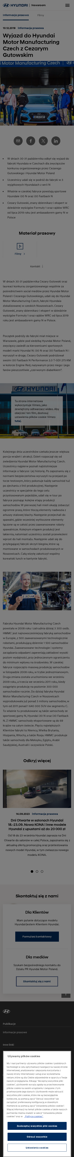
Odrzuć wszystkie (37, 1136)
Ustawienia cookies (37, 1147)
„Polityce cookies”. (33, 1116)
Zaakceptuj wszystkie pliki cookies (37, 1125)
